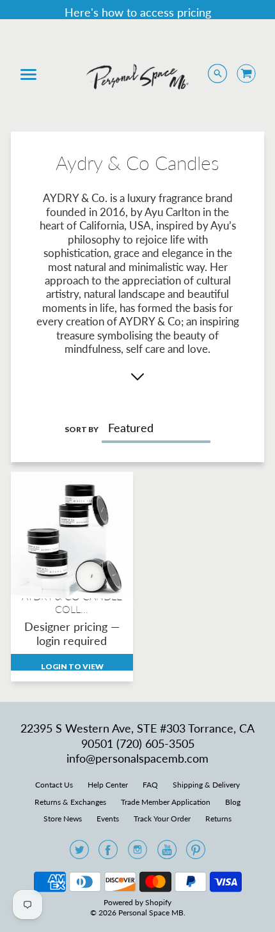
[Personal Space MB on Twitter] (79, 853)
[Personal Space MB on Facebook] (108, 853)
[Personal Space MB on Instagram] (137, 853)
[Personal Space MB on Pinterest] (195, 853)
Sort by (81, 429)
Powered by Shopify (137, 902)
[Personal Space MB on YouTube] (167, 853)
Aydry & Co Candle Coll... (72, 602)
